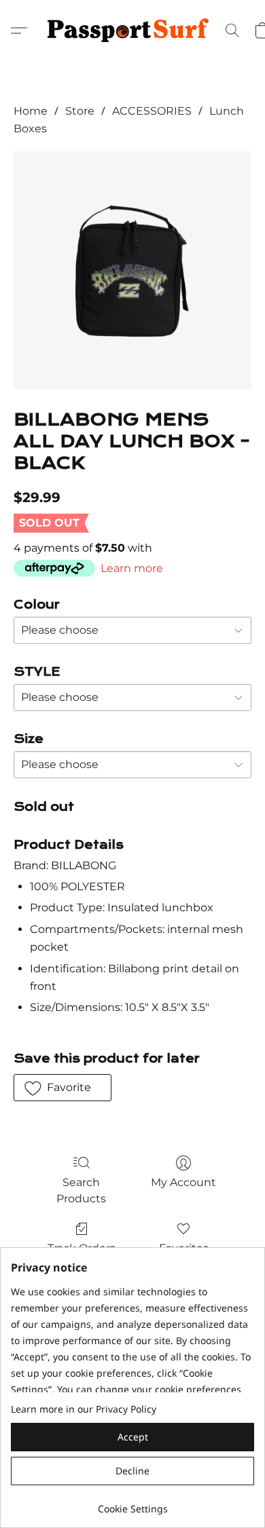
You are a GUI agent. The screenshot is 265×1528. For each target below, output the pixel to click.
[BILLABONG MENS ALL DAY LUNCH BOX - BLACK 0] (132, 270)
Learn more (132, 568)
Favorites (184, 1248)
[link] (132, 1504)
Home (31, 110)
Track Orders (82, 1248)
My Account (183, 1182)
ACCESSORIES (152, 110)
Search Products (81, 1190)
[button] (132, 30)
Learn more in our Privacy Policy (83, 1408)
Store (79, 110)
